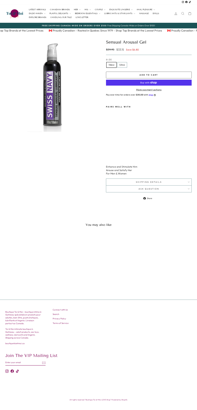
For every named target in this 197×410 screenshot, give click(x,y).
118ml (111, 64)
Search (56, 314)
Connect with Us (60, 309)
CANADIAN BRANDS (60, 9)
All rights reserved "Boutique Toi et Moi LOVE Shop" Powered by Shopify (98, 400)
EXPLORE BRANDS (37, 17)
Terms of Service (60, 323)
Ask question (149, 189)
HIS (87, 9)
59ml (122, 64)
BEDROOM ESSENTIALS (86, 13)
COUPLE (99, 9)
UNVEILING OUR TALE (61, 17)
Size (109, 59)
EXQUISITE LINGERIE (120, 9)
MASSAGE (144, 13)
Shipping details (149, 182)
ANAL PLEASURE (145, 9)
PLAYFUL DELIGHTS (59, 13)
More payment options (148, 89)
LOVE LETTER (82, 17)
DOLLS (156, 13)
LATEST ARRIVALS (37, 9)
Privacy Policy (59, 318)
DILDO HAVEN (36, 13)
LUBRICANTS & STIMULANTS (118, 13)
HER (76, 9)
